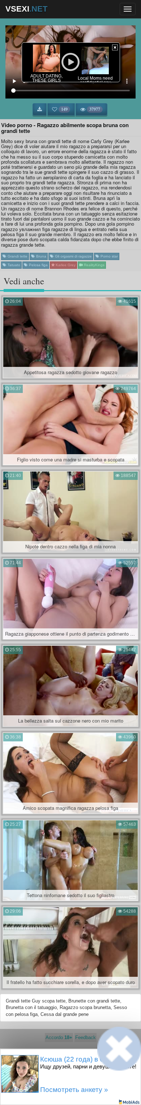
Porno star (108, 256)
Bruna (40, 256)
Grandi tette (17, 256)
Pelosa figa (38, 265)
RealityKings (93, 265)
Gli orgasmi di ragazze (73, 256)
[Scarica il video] (40, 109)
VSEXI (26, 8)
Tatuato (13, 265)
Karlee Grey (65, 265)
